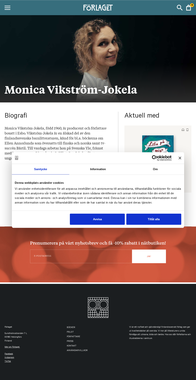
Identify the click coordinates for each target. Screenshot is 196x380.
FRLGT (70, 332)
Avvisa (97, 219)
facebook (9, 354)
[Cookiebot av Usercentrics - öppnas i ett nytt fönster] (155, 158)
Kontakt (71, 346)
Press (70, 341)
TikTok (8, 361)
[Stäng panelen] (180, 158)
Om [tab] (155, 169)
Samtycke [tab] (40, 169)
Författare (73, 337)
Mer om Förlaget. (12, 347)
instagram (9, 358)
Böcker (71, 327)
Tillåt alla (154, 219)
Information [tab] (98, 169)
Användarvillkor (77, 351)
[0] (188, 8)
